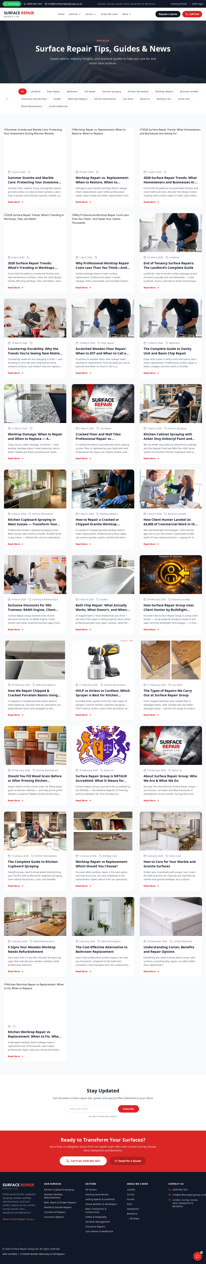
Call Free (194, 14)
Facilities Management (97, 1221)
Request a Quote (168, 14)
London (131, 1189)
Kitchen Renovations (105, 98)
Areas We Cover (109, 14)
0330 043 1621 (180, 1189)
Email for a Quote (129, 1161)
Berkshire (132, 1213)
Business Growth (189, 91)
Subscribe (128, 1108)
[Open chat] (197, 1256)
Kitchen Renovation (138, 91)
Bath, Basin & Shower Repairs (60, 1202)
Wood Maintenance (31, 106)
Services (73, 14)
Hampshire (133, 1208)
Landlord (35, 91)
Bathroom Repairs (77, 98)
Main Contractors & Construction (95, 1210)
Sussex (130, 1199)
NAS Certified (10, 1253)
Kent (129, 1204)
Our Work (128, 98)
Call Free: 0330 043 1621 (85, 1161)
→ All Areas (133, 1218)
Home (61, 14)
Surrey (130, 1194)
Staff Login (197, 3)
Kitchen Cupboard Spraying (59, 1189)
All (22, 91)
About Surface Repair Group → (19, 1219)
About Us (145, 98)
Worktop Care (164, 98)
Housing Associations (96, 1194)
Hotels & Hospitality (96, 1216)
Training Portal (179, 3)
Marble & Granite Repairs (58, 1207)
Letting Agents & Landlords (100, 1199)
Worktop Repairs (164, 91)
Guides (57, 98)
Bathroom (72, 91)
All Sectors (91, 1189)
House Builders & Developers (101, 1204)
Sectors (89, 14)
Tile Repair (90, 91)
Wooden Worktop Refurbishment (53, 1196)
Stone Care (184, 98)
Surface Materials (58, 106)
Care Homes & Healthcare (99, 1231)
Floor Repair (53, 91)
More (125, 14)
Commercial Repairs (55, 1212)
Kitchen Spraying (112, 91)
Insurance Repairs (54, 1216)
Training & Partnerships (34, 98)
